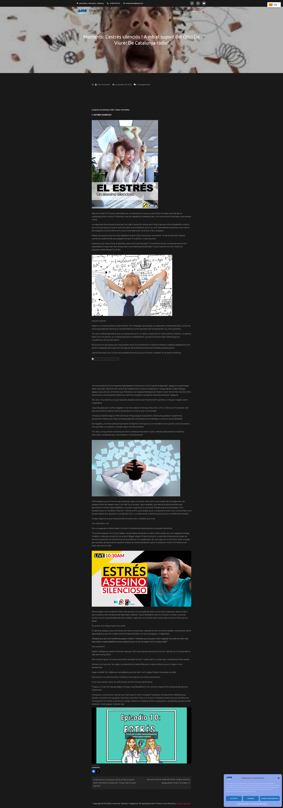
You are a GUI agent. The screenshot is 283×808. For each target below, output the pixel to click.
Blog (185, 12)
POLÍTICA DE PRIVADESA (258, 803)
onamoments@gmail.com (134, 3)
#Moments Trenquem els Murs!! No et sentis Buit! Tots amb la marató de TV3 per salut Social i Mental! (114, 783)
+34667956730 (114, 3)
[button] (278, 778)
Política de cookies (243, 803)
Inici (176, 12)
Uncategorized (143, 85)
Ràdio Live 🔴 (198, 12)
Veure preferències (269, 798)
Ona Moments (103, 85)
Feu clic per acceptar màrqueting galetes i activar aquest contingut (141, 735)
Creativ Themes (183, 803)
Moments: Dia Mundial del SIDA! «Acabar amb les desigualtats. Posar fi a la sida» (168, 781)
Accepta (234, 798)
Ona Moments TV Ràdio (108, 10)
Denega (251, 798)
